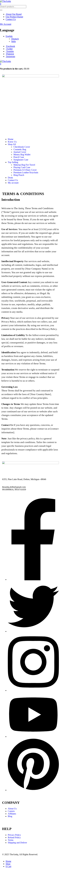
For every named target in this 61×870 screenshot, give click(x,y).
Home (10, 139)
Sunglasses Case (20, 159)
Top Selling (13, 162)
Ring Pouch (18, 175)
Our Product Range (14, 17)
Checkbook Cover (21, 147)
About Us (12, 808)
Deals (10, 177)
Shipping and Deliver (17, 842)
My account (13, 183)
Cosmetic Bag (19, 149)
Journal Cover (19, 152)
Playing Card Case (21, 167)
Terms (10, 840)
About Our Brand (14, 14)
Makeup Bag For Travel (24, 165)
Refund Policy (14, 837)
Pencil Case (18, 157)
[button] (0, 64)
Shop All (12, 144)
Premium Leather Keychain (25, 172)
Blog (10, 816)
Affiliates (12, 813)
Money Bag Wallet (21, 154)
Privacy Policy (14, 835)
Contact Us (11, 19)
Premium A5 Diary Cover (25, 170)
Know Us (12, 142)
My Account (5, 24)
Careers (11, 811)
